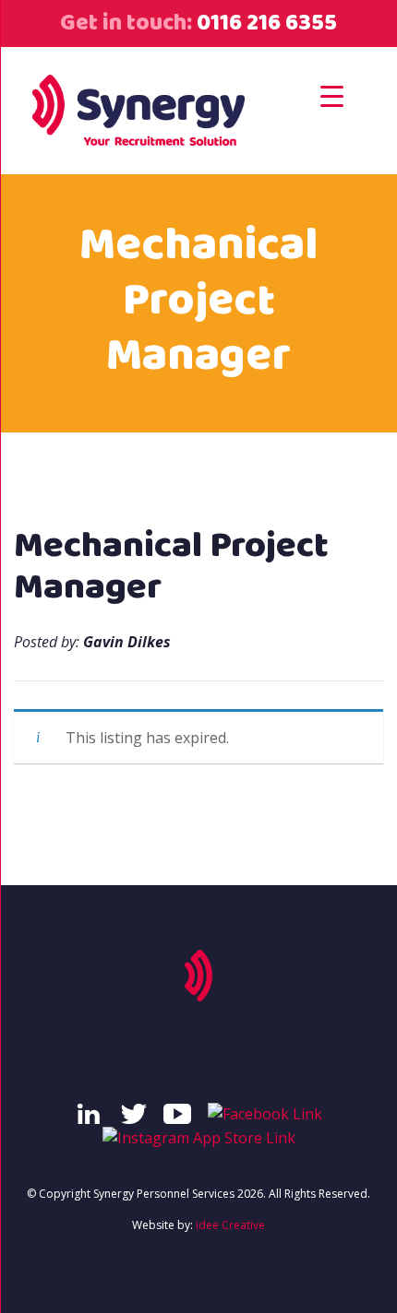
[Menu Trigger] (332, 95)
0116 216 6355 (264, 23)
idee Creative (230, 1225)
